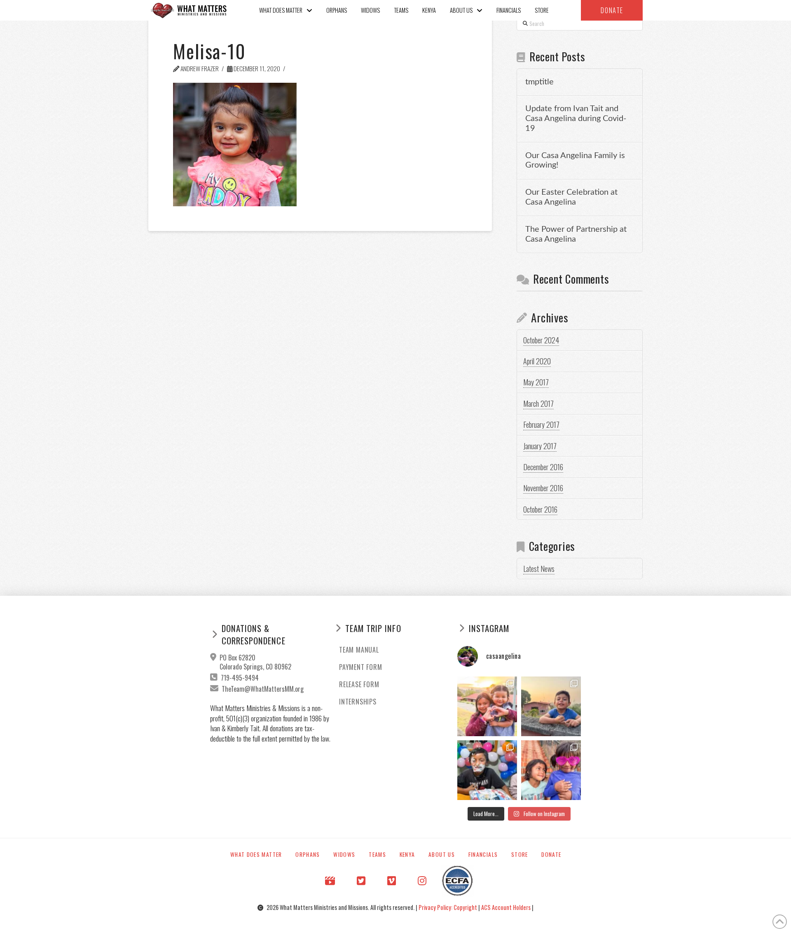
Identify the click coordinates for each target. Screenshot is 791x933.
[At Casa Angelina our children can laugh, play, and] (487, 706)
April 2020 (537, 361)
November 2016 (543, 488)
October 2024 (541, 340)
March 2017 (538, 403)
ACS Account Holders (506, 907)
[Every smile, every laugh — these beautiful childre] (551, 706)
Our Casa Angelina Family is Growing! (575, 161)
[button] (612, 10)
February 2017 (541, 424)
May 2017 (536, 382)
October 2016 (540, 509)
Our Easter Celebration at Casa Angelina (571, 197)
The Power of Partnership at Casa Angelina (576, 234)
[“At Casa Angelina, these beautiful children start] (551, 770)
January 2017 (540, 446)
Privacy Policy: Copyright (448, 907)
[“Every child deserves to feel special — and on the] (487, 770)
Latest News (539, 568)
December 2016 (543, 467)
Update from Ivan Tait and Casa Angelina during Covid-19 (575, 119)
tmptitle (539, 82)
